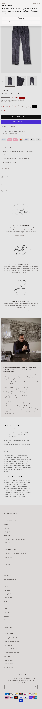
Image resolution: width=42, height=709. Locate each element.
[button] (5, 3)
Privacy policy (36, 3)
